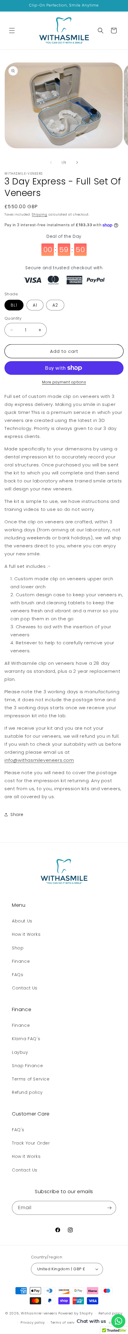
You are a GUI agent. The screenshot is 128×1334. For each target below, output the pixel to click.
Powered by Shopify (75, 1313)
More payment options (64, 382)
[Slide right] (77, 162)
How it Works (26, 934)
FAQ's (18, 1130)
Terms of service (65, 1322)
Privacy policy (33, 1322)
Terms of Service (31, 1079)
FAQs (17, 975)
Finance (21, 961)
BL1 (14, 305)
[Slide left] (50, 162)
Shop (18, 948)
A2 (55, 305)
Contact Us (25, 988)
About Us (22, 921)
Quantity (12, 318)
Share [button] (17, 814)
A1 (35, 305)
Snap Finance (27, 1066)
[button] (11, 30)
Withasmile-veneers (39, 1313)
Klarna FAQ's (26, 1039)
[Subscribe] (109, 1208)
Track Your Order (31, 1143)
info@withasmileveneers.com (39, 760)
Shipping (39, 214)
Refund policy (27, 1092)
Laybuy (20, 1052)
